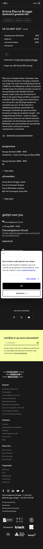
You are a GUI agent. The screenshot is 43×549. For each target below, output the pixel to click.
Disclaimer (6, 505)
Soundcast (6, 479)
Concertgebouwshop (10, 411)
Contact (5, 424)
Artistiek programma (10, 389)
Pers (4, 473)
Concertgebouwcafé (10, 433)
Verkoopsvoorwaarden (10, 508)
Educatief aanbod (9, 401)
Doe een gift (7, 459)
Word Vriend (7, 450)
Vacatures (6, 482)
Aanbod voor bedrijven (11, 404)
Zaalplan (5, 430)
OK (21, 286)
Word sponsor (7, 456)
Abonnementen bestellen (11, 427)
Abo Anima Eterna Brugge (26, 60)
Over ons (5, 469)
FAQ (3, 440)
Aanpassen (20, 293)
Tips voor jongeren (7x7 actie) (13, 408)
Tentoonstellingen (9, 398)
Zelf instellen (31, 279)
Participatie (6, 392)
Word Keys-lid (7, 453)
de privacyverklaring (20, 353)
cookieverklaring (28, 270)
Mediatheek (6, 476)
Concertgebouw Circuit (11, 395)
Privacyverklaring (8, 502)
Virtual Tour (6, 437)
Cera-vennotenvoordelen (11, 414)
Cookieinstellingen (9, 511)
